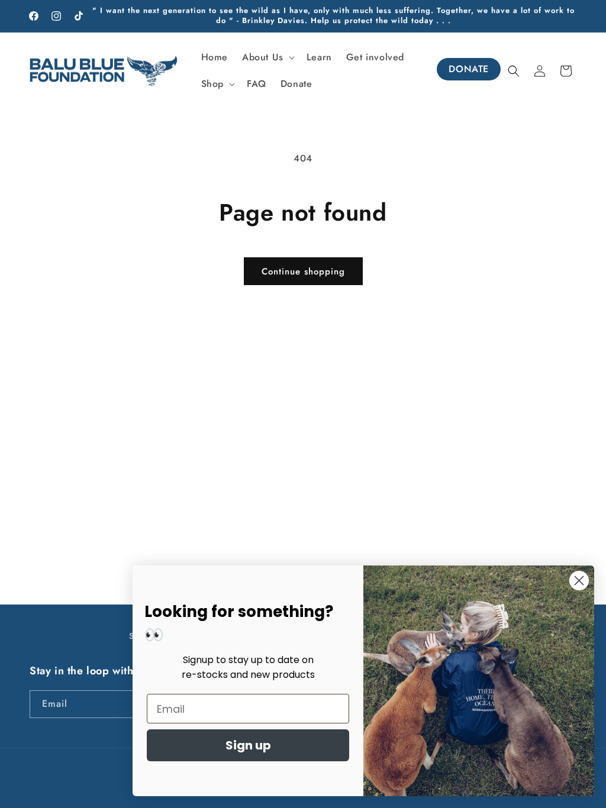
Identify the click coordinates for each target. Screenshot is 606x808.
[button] (267, 57)
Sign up (248, 745)
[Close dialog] (579, 580)
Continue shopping (303, 271)
